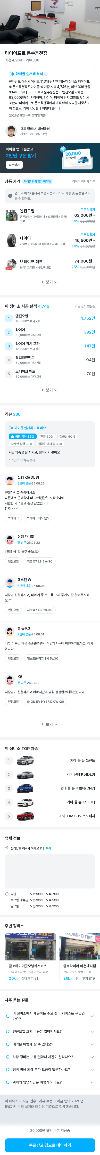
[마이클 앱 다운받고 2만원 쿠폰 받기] (50, 158)
